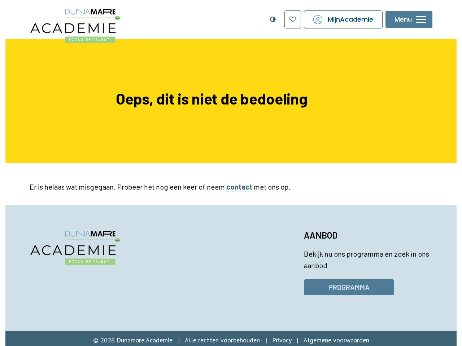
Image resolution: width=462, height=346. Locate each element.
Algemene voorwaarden (336, 340)
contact (239, 186)
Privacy (281, 340)
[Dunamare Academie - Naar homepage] (90, 22)
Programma (349, 287)
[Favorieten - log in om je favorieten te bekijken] (292, 19)
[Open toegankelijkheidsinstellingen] (272, 19)
